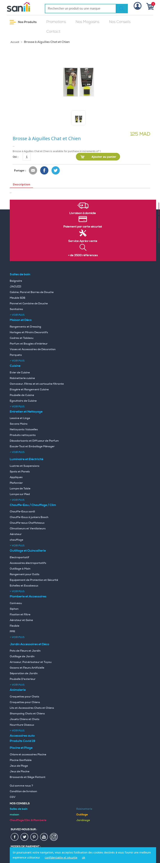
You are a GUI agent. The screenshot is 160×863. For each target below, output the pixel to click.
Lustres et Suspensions (24, 466)
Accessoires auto (22, 736)
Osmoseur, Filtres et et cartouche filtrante (37, 384)
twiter (24, 837)
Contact (53, 31)
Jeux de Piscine (19, 771)
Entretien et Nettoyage (26, 412)
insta (54, 837)
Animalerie (18, 690)
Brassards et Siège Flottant (27, 777)
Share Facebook (44, 170)
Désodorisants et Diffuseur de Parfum (34, 441)
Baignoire (16, 281)
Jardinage (83, 820)
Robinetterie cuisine (22, 378)
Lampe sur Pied (20, 494)
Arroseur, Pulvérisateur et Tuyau (31, 662)
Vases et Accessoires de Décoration (33, 349)
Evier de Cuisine (20, 372)
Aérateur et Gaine (21, 620)
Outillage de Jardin (22, 656)
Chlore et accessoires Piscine (28, 754)
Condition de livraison (23, 791)
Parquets (16, 355)
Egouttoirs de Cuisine (23, 401)
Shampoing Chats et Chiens (27, 713)
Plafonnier (16, 483)
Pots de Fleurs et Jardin (25, 651)
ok (83, 857)
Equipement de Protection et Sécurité (34, 580)
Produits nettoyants (23, 435)
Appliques (16, 477)
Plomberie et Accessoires (28, 596)
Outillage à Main (20, 569)
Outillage (82, 814)
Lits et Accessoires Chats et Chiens (32, 708)
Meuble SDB (17, 298)
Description (21, 184)
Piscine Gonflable (21, 760)
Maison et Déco (21, 320)
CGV (13, 797)
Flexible (14, 626)
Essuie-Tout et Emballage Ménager (32, 446)
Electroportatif (19, 557)
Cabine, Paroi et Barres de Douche (32, 292)
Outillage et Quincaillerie (28, 551)
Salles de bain (20, 274)
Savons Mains (19, 424)
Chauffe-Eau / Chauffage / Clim (33, 505)
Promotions (56, 22)
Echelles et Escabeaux (24, 585)
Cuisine (15, 366)
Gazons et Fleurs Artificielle (27, 668)
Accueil (15, 42)
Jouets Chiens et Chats (24, 719)
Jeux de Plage (19, 766)
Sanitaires (16, 309)
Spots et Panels (20, 471)
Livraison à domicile (82, 213)
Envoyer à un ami (33, 170)
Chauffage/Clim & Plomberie (28, 820)
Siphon (14, 609)
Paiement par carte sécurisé (82, 227)
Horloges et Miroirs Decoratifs (29, 332)
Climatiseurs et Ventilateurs (28, 528)
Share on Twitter (56, 170)
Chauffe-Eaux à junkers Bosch (29, 517)
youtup (44, 837)
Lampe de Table (20, 488)
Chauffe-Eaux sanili (22, 511)
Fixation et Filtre (20, 614)
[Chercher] (122, 8)
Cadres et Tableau (21, 338)
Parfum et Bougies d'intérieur (29, 344)
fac (15, 837)
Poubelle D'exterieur (23, 679)
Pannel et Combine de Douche (29, 303)
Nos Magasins (87, 22)
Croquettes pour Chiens (25, 702)
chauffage (16, 540)
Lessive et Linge (20, 418)
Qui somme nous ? (21, 786)
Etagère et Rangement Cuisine (29, 389)
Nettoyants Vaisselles (24, 429)
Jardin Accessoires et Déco (29, 644)
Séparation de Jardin (24, 673)
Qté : (15, 157)
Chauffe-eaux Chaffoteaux (27, 523)
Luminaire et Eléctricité (26, 459)
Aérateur (16, 534)
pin (34, 837)
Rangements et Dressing (25, 327)
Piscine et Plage (21, 748)
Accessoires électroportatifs (28, 563)
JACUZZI (15, 286)
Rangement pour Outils (24, 574)
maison (14, 814)
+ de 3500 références (83, 255)
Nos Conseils (120, 22)
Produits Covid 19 (22, 741)
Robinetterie (84, 809)
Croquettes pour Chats (24, 696)
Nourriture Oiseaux (22, 725)
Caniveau (16, 603)
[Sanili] (23, 7)
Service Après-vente (82, 241)
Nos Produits (27, 22)
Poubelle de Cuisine (22, 395)
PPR (12, 631)
